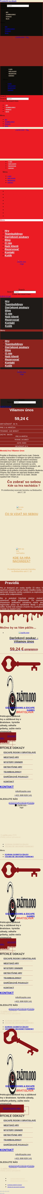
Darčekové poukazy (17, 197)
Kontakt (11, 75)
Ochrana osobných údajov (17, 844)
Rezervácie (12, 73)
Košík (8, 215)
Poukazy (9, 16)
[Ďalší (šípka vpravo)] (3, 1193)
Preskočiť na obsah (8, 1)
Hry (7, 12)
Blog (7, 18)
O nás (10, 69)
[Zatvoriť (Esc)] (8, 1191)
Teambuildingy (11, 14)
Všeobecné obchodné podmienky (19, 846)
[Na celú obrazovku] (3, 1191)
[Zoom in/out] (1, 1191)
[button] (21, 3)
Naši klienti (12, 71)
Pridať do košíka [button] (31, 650)
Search (3, 6)
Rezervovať (12, 209)
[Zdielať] (6, 1191)
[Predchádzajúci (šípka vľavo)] (1, 1193)
